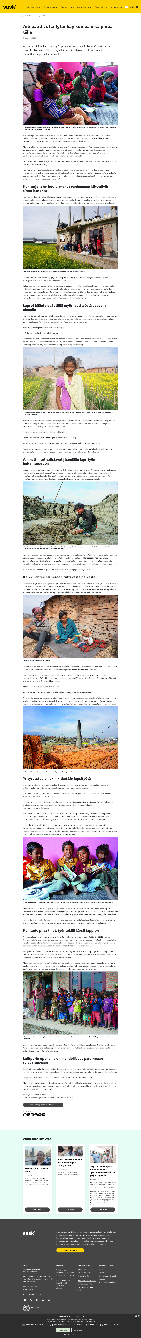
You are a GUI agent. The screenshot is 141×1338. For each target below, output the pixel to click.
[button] (137, 7)
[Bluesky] (43, 1114)
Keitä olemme (49, 7)
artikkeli (11, 16)
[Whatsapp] (36, 1114)
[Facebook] (25, 1114)
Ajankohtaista (83, 7)
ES (133, 7)
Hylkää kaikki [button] (78, 1330)
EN (130, 7)
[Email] (40, 1114)
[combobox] (136, 1316)
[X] (28, 1114)
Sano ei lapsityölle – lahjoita (43, 1105)
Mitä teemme (33, 7)
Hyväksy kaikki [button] (63, 1330)
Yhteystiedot (28, 1289)
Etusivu (4, 16)
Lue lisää (37, 1209)
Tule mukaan (66, 7)
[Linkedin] (32, 1114)
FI (126, 7)
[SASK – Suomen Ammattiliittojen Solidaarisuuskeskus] (9, 7)
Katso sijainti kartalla (31, 1287)
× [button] (139, 1316)
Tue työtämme (100, 7)
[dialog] (70, 1326)
